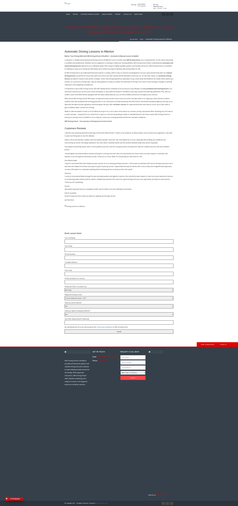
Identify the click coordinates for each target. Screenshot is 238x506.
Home (68, 14)
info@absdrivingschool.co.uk (102, 111)
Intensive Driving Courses (90, 14)
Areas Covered (107, 14)
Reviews (117, 14)
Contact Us (127, 14)
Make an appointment (207, 344)
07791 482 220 (103, 361)
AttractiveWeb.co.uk (102, 503)
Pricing (75, 14)
